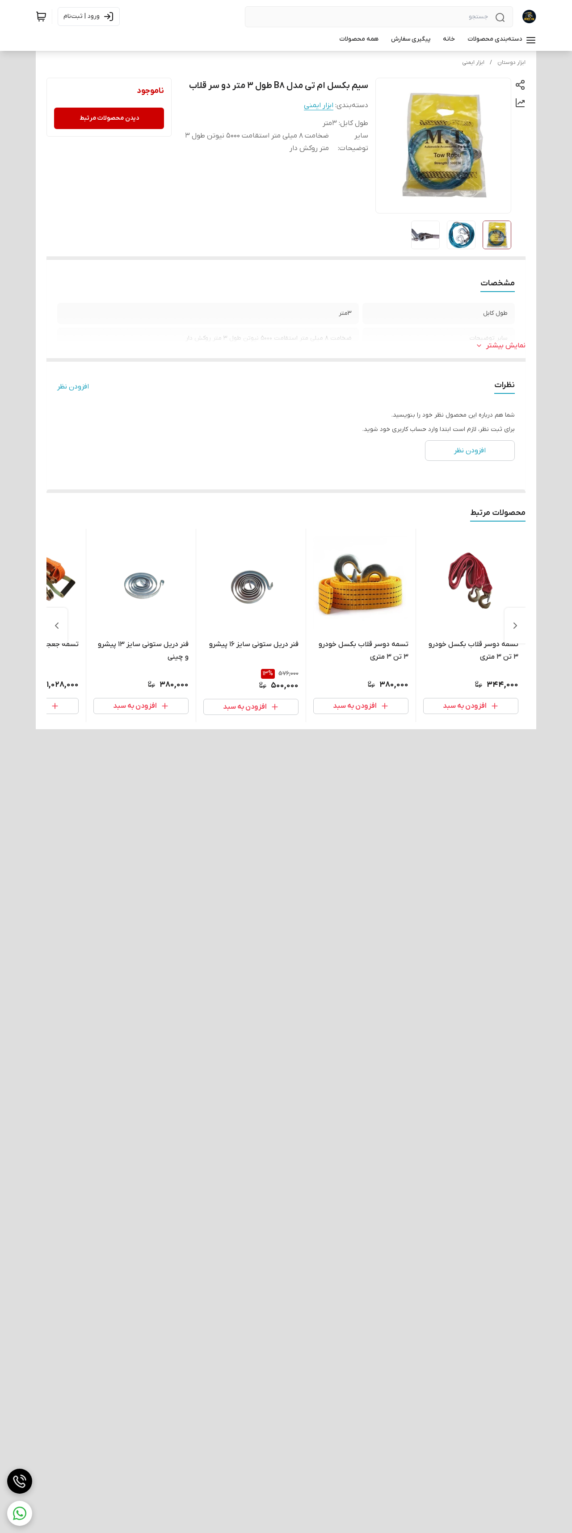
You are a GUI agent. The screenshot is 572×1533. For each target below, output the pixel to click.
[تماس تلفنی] (19, 1481)
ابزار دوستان (511, 62)
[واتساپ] (19, 1513)
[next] (56, 625)
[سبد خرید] (41, 16)
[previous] (515, 625)
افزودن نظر (73, 386)
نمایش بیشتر (506, 345)
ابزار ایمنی (473, 62)
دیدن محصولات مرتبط (109, 118)
